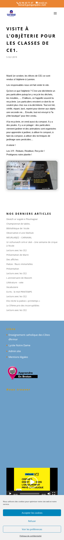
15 (48, 185)
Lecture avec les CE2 (16, 250)
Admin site (14, 351)
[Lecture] (10, 493)
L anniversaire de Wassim (19, 277)
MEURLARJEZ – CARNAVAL (19, 237)
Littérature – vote (14, 282)
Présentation (12, 268)
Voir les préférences (32, 529)
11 (38, 185)
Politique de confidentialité (31, 536)
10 (35, 185)
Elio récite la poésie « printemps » (23, 300)
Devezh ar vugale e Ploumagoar (22, 219)
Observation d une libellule (20, 232)
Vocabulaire (12, 287)
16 (50, 185)
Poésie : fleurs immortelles (19, 264)
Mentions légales (18, 357)
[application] (32, 482)
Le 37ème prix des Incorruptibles (22, 305)
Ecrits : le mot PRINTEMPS (19, 291)
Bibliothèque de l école (17, 228)
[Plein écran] (53, 493)
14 (45, 185)
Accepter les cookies (32, 512)
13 (43, 185)
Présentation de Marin (17, 254)
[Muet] (48, 493)
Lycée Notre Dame (19, 345)
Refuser (32, 521)
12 (40, 185)
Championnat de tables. (18, 223)
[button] (32, 482)
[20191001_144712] (32, 189)
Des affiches (12, 259)
